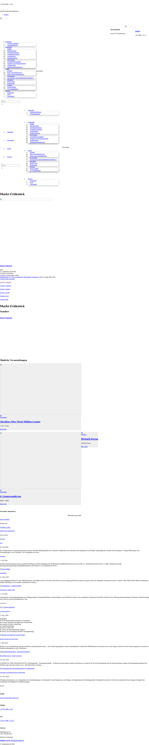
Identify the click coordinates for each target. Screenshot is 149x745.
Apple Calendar (5, 289)
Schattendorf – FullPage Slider (7, 589)
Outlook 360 (4, 299)
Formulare (2, 556)
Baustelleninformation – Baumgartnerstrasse (11, 655)
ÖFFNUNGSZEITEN (7, 531)
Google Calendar (5, 286)
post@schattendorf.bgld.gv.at (9, 698)
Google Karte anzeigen (7, 279)
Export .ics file (4, 292)
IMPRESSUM (5, 740)
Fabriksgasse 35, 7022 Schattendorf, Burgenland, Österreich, (19, 277)
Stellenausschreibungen (37, 142)
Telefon (137, 31)
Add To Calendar (5, 282)
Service (9, 157)
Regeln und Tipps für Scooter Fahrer (9, 639)
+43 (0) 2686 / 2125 (6, 709)
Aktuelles (10, 132)
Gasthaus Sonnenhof (6, 275)
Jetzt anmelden (4, 519)
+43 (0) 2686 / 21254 (7, 720)
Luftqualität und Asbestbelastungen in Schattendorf (12, 672)
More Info (3, 429)
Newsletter (10, 96)
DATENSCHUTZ (17, 740)
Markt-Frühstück (6, 266)
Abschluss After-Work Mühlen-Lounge (20, 421)
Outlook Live (4, 296)
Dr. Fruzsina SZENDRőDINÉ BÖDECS (43, 159)
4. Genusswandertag (10, 496)
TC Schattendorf (35, 170)
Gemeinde (10, 140)
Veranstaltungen (35, 114)
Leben (9, 148)
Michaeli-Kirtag (89, 439)
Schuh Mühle (3, 573)
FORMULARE (5, 527)
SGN (1, 543)
